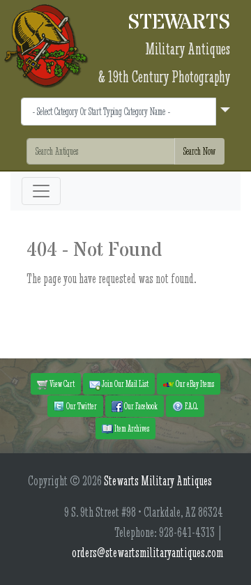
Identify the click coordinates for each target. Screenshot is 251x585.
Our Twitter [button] (81, 405)
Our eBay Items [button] (194, 383)
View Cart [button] (61, 383)
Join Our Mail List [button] (124, 383)
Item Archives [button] (131, 428)
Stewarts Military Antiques (158, 481)
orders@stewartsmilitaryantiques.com (147, 553)
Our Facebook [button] (140, 405)
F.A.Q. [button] (190, 405)
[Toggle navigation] (41, 191)
